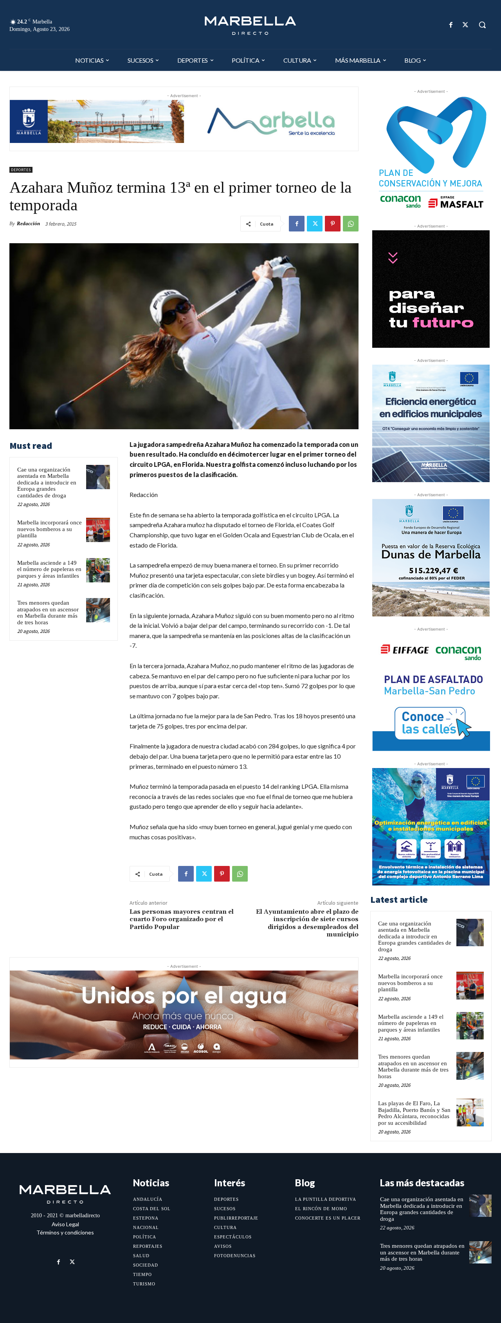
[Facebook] (451, 25)
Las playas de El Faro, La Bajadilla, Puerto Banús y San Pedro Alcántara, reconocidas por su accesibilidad (414, 1113)
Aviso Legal (65, 1224)
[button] (482, 24)
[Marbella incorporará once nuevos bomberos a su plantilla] (98, 530)
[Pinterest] (333, 223)
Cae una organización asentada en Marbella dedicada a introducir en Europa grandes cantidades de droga (46, 482)
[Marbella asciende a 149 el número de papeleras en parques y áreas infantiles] (98, 570)
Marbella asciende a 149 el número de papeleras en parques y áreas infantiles (49, 569)
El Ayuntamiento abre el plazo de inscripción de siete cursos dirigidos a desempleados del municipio (307, 923)
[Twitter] (465, 25)
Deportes (21, 169)
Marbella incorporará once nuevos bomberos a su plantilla (49, 529)
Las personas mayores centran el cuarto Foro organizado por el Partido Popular (182, 919)
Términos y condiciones (65, 1232)
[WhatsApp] (351, 223)
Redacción (28, 223)
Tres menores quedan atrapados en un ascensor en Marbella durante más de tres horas (48, 612)
